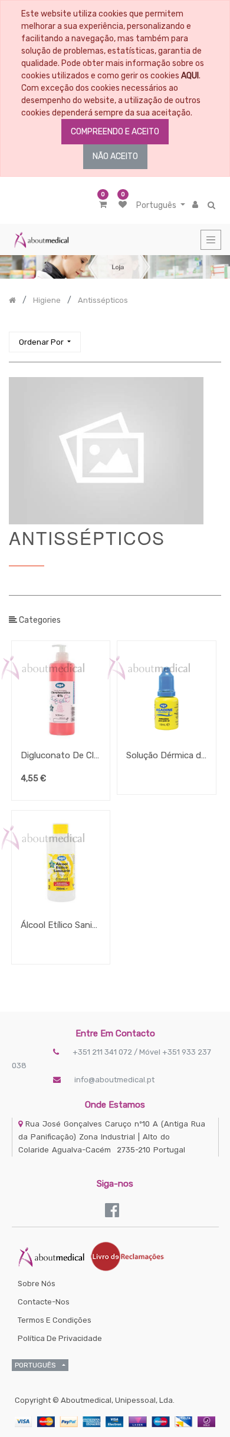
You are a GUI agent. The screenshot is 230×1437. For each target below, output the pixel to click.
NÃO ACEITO (115, 156)
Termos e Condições (54, 1320)
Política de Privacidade (60, 1338)
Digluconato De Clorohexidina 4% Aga (61, 755)
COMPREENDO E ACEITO (115, 132)
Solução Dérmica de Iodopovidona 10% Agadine (166, 755)
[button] (45, 342)
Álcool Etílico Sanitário (61, 925)
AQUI (190, 76)
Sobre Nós (36, 1283)
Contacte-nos (44, 1301)
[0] (103, 205)
